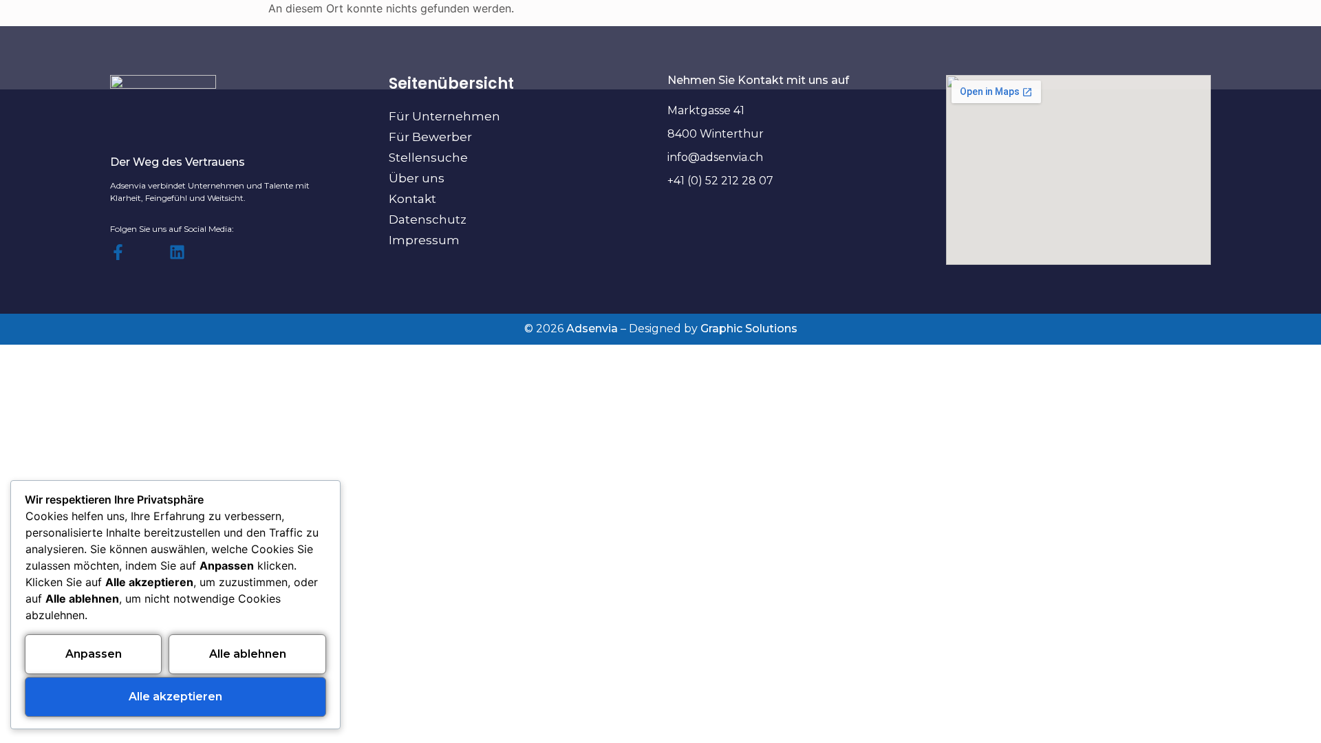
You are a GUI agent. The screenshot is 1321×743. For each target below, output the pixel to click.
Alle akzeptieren (175, 696)
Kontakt (412, 199)
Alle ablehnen (247, 653)
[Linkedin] (177, 252)
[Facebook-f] (118, 252)
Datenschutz (427, 219)
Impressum (424, 240)
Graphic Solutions (748, 328)
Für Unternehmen (444, 116)
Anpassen (93, 653)
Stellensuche (428, 157)
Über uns (416, 178)
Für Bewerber (430, 137)
